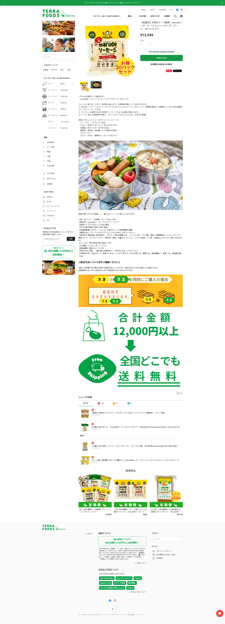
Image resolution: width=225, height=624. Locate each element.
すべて (85, 403)
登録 (71, 239)
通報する (179, 393)
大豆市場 (142, 16)
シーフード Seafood (58, 96)
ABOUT (143, 10)
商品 (129, 16)
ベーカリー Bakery (57, 109)
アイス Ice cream (58, 122)
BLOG (152, 10)
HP (171, 10)
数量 (142, 40)
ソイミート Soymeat (58, 128)
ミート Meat (56, 84)
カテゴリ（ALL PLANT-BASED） (106, 16)
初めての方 (155, 16)
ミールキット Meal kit (57, 115)
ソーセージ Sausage (58, 90)
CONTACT (162, 10)
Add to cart (162, 58)
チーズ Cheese (57, 103)
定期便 (167, 16)
